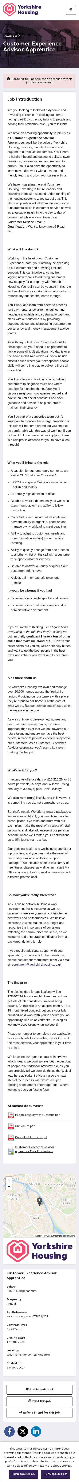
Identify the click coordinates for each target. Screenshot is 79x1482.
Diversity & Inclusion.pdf (31, 1137)
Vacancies (11, 35)
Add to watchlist (41, 1389)
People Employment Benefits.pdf (37, 1115)
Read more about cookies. (54, 1465)
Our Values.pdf (25, 1126)
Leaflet (38, 1235)
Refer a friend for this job (41, 1412)
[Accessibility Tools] (71, 10)
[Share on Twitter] (22, 1431)
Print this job (41, 1401)
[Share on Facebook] (9, 1431)
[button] (39, 1201)
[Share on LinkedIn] (36, 1431)
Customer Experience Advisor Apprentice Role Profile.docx (34, 1149)
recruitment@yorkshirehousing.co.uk (36, 964)
